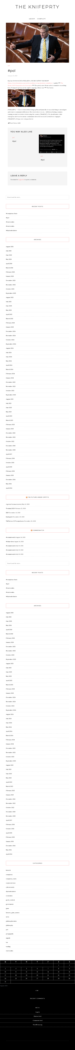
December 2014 (10, 479)
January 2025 (10, 327)
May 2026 (9, 259)
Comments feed (37, 1020)
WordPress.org (37, 1025)
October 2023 (10, 390)
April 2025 (9, 314)
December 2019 (10, 446)
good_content (10, 900)
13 (37, 972)
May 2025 (9, 310)
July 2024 (8, 352)
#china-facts (10, 541)
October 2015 (10, 462)
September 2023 (11, 395)
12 (26, 972)
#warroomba (10, 222)
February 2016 (10, 458)
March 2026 (9, 268)
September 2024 (11, 344)
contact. (41, 19)
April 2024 (9, 365)
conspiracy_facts (11, 879)
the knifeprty (37, 7)
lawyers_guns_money (12, 912)
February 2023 (10, 424)
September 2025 (11, 293)
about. (32, 19)
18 (16, 975)
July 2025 (8, 301)
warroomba (9, 951)
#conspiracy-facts (11, 213)
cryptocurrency (10, 883)
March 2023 (9, 420)
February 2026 (10, 272)
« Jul (36, 990)
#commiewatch (10, 537)
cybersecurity (10, 887)
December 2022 (10, 433)
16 (69, 972)
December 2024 (10, 331)
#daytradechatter (11, 230)
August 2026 (9, 246)
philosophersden (11, 921)
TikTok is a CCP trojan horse (15, 521)
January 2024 (10, 378)
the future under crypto (38, 497)
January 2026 (10, 276)
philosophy (9, 925)
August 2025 (9, 297)
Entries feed (37, 1016)
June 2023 (9, 407)
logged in (21, 179)
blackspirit (9, 517)
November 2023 (10, 386)
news (7, 917)
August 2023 (9, 399)
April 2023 (9, 416)
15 (58, 972)
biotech (8, 870)
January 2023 (10, 429)
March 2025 (9, 318)
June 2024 (9, 357)
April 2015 (9, 467)
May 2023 (9, 412)
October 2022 (10, 441)
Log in (38, 1012)
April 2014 (9, 488)
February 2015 (10, 471)
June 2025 (9, 306)
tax (7, 942)
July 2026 (8, 251)
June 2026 (9, 255)
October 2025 (10, 289)
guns (7, 908)
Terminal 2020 (10, 508)
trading (8, 946)
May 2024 (9, 361)
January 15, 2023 (12, 76)
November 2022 (10, 437)
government (9, 904)
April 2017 (9, 454)
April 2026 (9, 263)
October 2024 (10, 340)
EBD (7, 512)
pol (9, 65)
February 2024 (10, 373)
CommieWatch (38, 530)
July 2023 (8, 403)
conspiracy (9, 874)
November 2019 (10, 450)
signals (8, 938)
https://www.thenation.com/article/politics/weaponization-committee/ (30, 83)
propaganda (9, 934)
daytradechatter (11, 891)
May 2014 (9, 484)
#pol (14, 141)
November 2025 (11, 285)
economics (9, 896)
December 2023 (10, 382)
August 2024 (9, 348)
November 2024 (11, 335)
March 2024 (9, 369)
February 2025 (10, 323)
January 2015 (10, 475)
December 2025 (10, 280)
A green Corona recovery (14, 504)
